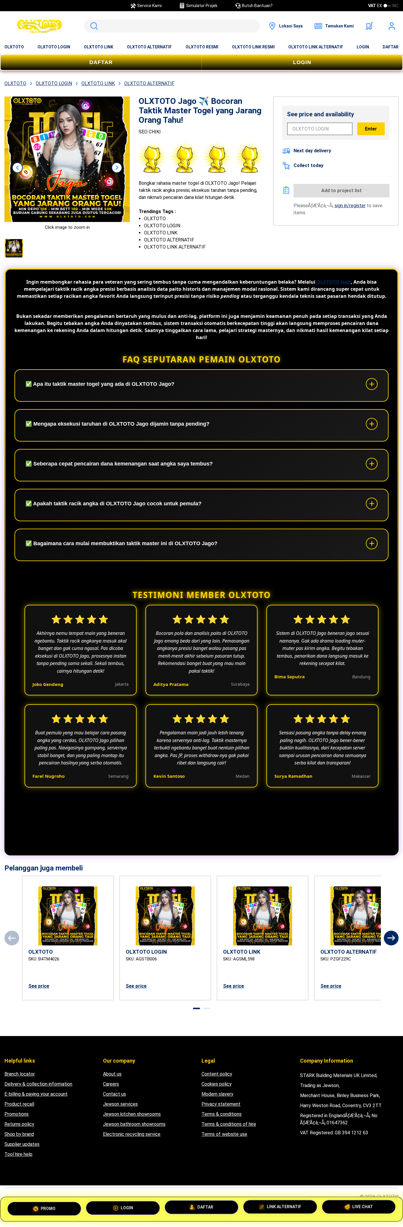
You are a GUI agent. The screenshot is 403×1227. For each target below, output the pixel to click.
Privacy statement (221, 1104)
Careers (111, 1084)
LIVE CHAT (362, 1209)
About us (112, 1074)
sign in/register (350, 205)
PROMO (48, 1206)
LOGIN (363, 47)
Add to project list (341, 190)
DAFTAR (391, 47)
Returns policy (19, 1124)
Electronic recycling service (131, 1134)
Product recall (19, 1104)
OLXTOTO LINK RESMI (253, 47)
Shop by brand (19, 1134)
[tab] (196, 1008)
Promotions (16, 1114)
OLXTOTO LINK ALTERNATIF (315, 47)
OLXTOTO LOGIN (53, 47)
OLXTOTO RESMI (202, 47)
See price (38, 986)
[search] (172, 25)
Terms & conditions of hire (229, 1124)
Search (93, 25)
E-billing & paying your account (36, 1094)
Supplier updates (22, 1144)
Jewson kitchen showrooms (132, 1114)
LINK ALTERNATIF (284, 1208)
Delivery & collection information (38, 1084)
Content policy (217, 1074)
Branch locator (19, 1074)
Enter (371, 129)
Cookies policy (217, 1084)
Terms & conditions (222, 1114)
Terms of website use (224, 1134)
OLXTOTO (14, 47)
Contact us (114, 1094)
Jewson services (120, 1104)
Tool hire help (18, 1154)
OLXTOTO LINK (98, 47)
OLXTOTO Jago (334, 282)
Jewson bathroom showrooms (134, 1124)
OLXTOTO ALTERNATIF (149, 47)
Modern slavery (217, 1094)
